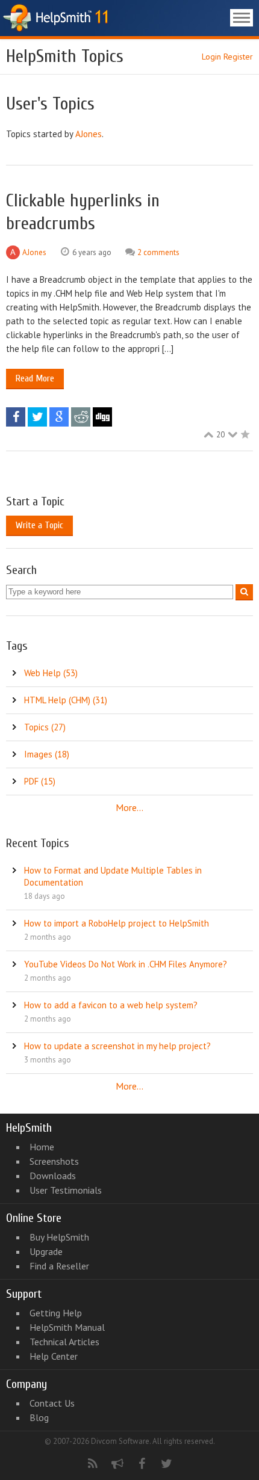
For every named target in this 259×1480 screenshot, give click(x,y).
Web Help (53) (51, 673)
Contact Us (52, 1403)
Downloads (53, 1176)
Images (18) (46, 754)
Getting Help (56, 1313)
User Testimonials (66, 1190)
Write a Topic (39, 525)
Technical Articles (64, 1342)
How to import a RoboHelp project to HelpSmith (116, 923)
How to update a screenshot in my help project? (117, 1046)
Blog (39, 1417)
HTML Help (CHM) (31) (65, 700)
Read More (35, 378)
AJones (88, 134)
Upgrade (46, 1251)
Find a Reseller (59, 1266)
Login (211, 56)
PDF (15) (39, 781)
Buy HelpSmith (59, 1237)
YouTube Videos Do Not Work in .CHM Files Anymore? (125, 964)
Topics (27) (45, 727)
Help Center (54, 1356)
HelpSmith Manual (67, 1327)
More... (129, 807)
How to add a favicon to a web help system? (111, 1005)
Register (238, 56)
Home (42, 1147)
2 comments (158, 252)
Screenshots (54, 1161)
